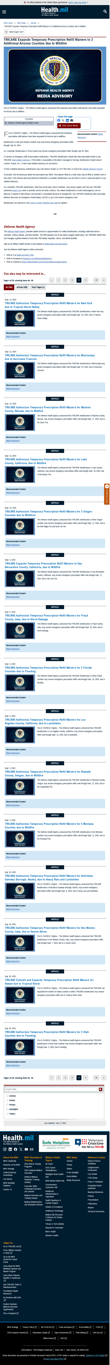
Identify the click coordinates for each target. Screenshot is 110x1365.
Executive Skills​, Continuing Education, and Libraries (32, 1189)
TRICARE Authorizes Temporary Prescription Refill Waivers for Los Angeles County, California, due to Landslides (45, 721)
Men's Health (50, 1231)
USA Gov (96, 1332)
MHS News (72, 1157)
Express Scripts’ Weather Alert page (44, 203)
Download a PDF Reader (95, 1355)
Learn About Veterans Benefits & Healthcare (11, 1276)
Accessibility (84, 1327)
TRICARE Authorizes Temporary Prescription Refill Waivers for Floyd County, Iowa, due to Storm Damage (46, 617)
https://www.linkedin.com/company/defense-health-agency (44, 262)
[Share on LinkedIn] (67, 120)
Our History (7, 1179)
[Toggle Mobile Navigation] (4, 12)
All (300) (9, 287)
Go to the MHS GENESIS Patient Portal (10, 1259)
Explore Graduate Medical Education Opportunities (10, 1307)
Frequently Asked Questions (94, 1187)
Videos (12, 1114)
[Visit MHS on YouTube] (26, 1150)
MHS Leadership (9, 1161)
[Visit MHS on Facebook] (15, 1150)
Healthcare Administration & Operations (51, 1194)
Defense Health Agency (16, 231)
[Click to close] (107, 486)
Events (12, 1100)
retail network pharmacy (21, 160)
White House (48, 1338)
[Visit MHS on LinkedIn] (10, 1150)
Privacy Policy (28, 1327)
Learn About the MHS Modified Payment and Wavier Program (12, 1269)
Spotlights (13, 1109)
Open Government (61, 1332)
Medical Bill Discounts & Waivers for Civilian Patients (54, 1217)
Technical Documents (96, 1211)
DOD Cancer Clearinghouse (50, 1169)
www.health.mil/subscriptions (56, 244)
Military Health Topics (52, 1159)
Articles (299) (22, 287)
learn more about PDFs (54, 1359)
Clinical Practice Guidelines (94, 1162)
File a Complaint (9, 1313)
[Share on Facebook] (58, 120)
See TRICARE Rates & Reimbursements (12, 1286)
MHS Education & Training (33, 1159)
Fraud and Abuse (65, 1327)
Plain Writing (81, 1332)
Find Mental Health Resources (10, 1292)
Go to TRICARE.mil (11, 1246)
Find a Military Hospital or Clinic (12, 1251)
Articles (12, 1096)
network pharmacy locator (92, 169)
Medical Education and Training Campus (33, 1196)
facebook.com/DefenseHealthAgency (37, 258)
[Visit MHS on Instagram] (4, 1150)
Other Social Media (70, 125)
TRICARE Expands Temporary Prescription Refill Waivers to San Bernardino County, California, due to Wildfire (43, 565)
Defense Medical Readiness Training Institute (31, 1180)
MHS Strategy (8, 1168)
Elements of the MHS (11, 1165)
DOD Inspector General (16, 1332)
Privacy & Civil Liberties (54, 1224)
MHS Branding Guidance (8, 1184)
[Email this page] (71, 120)
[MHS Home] (20, 1145)
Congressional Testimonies (93, 1169)
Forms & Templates (95, 1181)
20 (96, 280)
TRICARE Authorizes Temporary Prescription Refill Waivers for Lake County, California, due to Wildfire (46, 461)
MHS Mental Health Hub (54, 1180)
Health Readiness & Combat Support (53, 1201)
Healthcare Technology (54, 1211)
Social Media (72, 1176)
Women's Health (51, 1235)
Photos (12, 1105)
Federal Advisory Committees (9, 1174)
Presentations (93, 1200)
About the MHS (10, 1157)
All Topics (49, 1164)
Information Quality (40, 1332)
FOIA (98, 1327)
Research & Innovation (54, 1227)
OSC (62, 1338)
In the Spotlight (72, 1172)
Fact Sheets (92, 1174)
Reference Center (96, 1157)
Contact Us (7, 1189)
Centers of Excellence (54, 1207)
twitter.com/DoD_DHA (25, 255)
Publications (92, 1203)
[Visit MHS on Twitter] (21, 1150)
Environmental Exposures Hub (51, 1186)
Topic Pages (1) (38, 287)
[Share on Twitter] (63, 120)
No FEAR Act (46, 1327)
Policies (91, 1196)
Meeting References (95, 1192)
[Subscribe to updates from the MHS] (31, 1150)
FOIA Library (93, 1178)
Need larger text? (16, 32)
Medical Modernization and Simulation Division (33, 1203)
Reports (91, 1207)
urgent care (16, 190)
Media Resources (13, 336)
